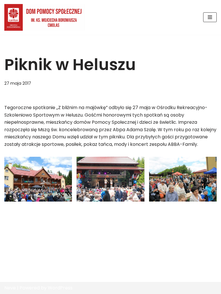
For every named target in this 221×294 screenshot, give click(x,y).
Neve (10, 288)
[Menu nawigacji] (210, 17)
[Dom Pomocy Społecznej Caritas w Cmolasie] (44, 17)
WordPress (60, 288)
